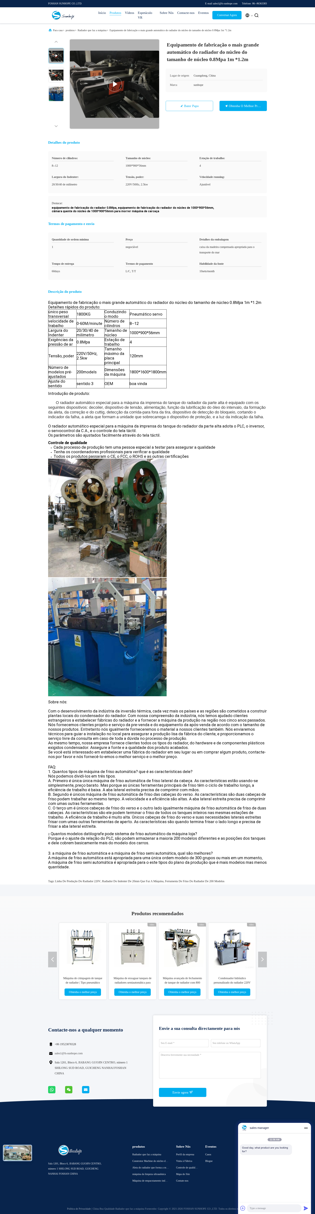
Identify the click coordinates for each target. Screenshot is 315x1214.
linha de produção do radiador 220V (78, 881)
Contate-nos (182, 1180)
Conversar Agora (227, 15)
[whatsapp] (56, 1092)
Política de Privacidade (79, 1208)
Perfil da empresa (185, 1154)
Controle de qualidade (187, 1168)
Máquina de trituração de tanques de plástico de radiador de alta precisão (232, 982)
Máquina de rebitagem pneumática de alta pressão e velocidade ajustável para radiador (182, 982)
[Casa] (62, 15)
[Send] (306, 1208)
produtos (70, 30)
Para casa (58, 30)
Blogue (209, 1161)
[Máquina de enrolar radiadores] (114, 84)
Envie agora (180, 1092)
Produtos (115, 13)
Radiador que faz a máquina (92, 30)
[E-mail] (90, 1092)
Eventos (203, 13)
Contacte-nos (186, 13)
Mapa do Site (183, 1174)
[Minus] (306, 1128)
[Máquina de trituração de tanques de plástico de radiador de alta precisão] (232, 946)
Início (102, 13)
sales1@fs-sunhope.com (69, 1053)
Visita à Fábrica (184, 1161)
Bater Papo (191, 106)
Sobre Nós (167, 13)
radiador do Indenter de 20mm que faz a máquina (133, 881)
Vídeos (129, 13)
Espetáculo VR (145, 15)
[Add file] (242, 1208)
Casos (208, 1154)
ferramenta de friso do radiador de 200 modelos (194, 881)
